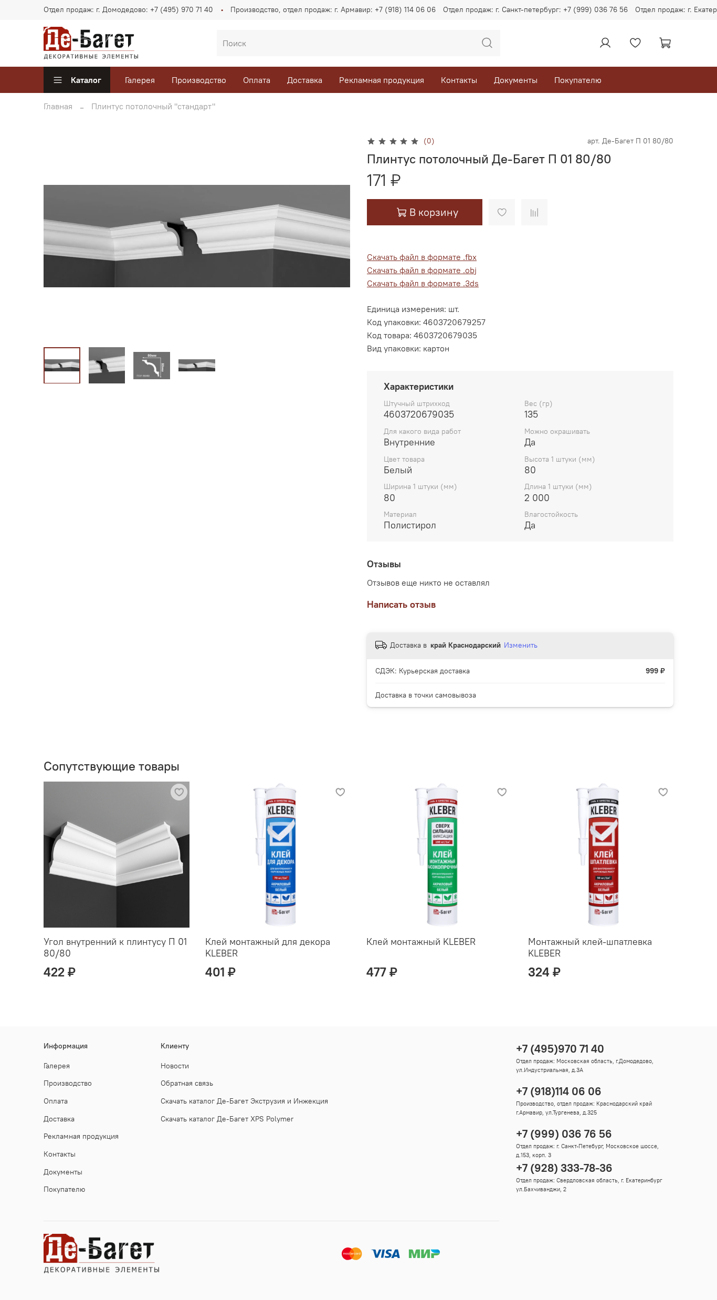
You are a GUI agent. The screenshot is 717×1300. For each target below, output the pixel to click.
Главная (58, 106)
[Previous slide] (60, 236)
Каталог (86, 80)
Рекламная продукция (381, 80)
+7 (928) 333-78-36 (564, 1168)
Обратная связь (187, 1083)
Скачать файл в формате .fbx (422, 257)
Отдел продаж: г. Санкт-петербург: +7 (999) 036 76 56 (535, 9)
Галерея (140, 80)
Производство (199, 80)
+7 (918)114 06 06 (559, 1091)
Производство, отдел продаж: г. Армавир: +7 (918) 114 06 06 (333, 9)
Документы (515, 80)
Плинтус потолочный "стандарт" (153, 106)
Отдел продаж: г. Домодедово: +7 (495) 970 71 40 (128, 9)
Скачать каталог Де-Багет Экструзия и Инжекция (244, 1101)
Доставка (304, 80)
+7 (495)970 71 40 (560, 1049)
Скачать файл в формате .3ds (423, 283)
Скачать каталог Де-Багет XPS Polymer (227, 1119)
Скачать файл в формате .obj (422, 270)
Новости (175, 1065)
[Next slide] (333, 236)
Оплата (256, 80)
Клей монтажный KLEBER (421, 941)
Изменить (520, 645)
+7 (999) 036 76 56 (564, 1134)
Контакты (459, 80)
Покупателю (578, 80)
